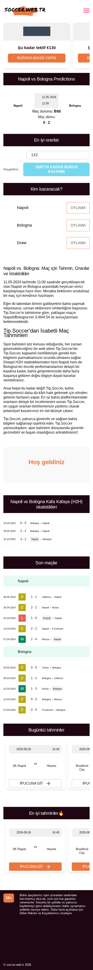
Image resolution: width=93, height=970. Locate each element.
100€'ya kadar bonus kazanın (56, 169)
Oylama (78, 208)
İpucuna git (31, 783)
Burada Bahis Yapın (36, 58)
